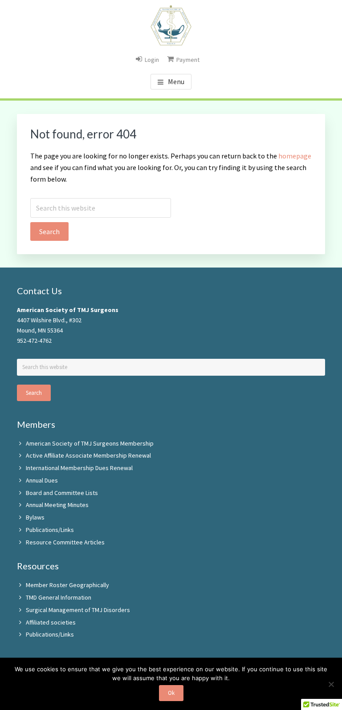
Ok (171, 693)
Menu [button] (176, 81)
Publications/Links (50, 530)
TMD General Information (58, 597)
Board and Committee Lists (62, 493)
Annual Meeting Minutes (57, 505)
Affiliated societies (51, 622)
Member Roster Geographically (67, 585)
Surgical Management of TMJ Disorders (78, 610)
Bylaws (35, 517)
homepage (294, 155)
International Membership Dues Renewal (79, 468)
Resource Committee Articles (65, 542)
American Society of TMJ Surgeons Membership (90, 443)
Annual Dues (42, 480)
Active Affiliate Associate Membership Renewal (88, 455)
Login (152, 60)
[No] (330, 684)
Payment (188, 60)
